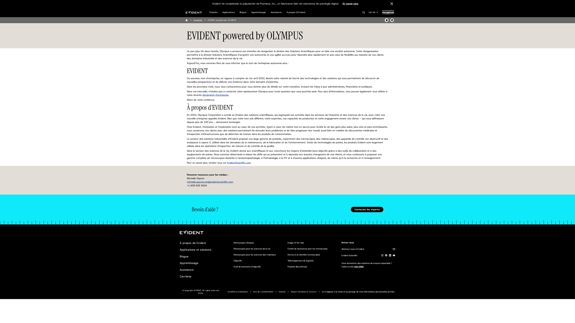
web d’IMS (359, 266)
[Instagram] (382, 256)
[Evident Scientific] (194, 12)
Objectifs (238, 260)
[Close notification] (391, 3)
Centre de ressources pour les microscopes (307, 248)
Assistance (276, 12)
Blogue (243, 12)
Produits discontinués (297, 266)
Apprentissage (258, 12)
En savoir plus (350, 3)
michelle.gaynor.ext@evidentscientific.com (210, 181)
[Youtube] (394, 256)
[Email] (394, 249)
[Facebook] (386, 256)
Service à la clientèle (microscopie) (304, 254)
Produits (213, 12)
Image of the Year (296, 242)
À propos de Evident (193, 243)
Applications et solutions (195, 250)
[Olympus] (388, 13)
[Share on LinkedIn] (392, 20)
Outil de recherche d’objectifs (247, 266)
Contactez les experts (367, 209)
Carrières (186, 276)
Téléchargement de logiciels (301, 260)
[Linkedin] (390, 256)
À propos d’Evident (296, 12)
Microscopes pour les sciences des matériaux (255, 254)
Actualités (197, 20)
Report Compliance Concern (304, 292)
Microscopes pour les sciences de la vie (252, 248)
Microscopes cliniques (244, 242)
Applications (228, 12)
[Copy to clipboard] (386, 20)
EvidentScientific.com (239, 162)
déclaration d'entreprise (215, 95)
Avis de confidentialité (263, 292)
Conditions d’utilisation (238, 292)
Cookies (282, 292)
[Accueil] (186, 20)
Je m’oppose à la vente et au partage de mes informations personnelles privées (358, 292)
